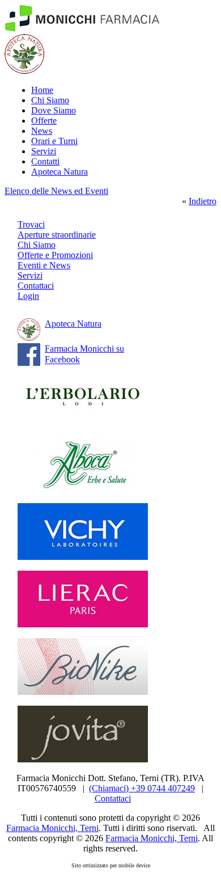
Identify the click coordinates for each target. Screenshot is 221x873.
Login (28, 296)
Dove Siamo (53, 110)
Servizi (43, 151)
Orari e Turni (54, 141)
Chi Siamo (50, 100)
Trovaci (31, 224)
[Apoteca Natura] (24, 70)
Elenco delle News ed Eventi (56, 191)
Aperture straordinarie (57, 234)
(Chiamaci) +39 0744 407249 (142, 788)
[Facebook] (29, 363)
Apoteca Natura (59, 171)
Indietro (202, 201)
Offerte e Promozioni (55, 255)
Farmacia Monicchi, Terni (52, 828)
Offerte (44, 120)
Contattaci (36, 285)
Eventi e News (44, 265)
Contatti (45, 161)
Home (42, 90)
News (41, 131)
